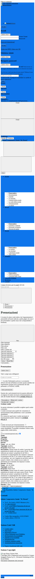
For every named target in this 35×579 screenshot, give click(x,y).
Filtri (17, 340)
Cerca (3, 361)
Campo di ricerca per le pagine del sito (12, 285)
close (3, 173)
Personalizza (5, 400)
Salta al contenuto (6, 1)
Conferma (10, 138)
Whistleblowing (9, 539)
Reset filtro (10, 361)
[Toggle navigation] (16, 164)
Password (22, 38)
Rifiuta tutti (16, 400)
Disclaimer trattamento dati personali (12, 560)
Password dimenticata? (8, 42)
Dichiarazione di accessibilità (13, 536)
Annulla (4, 138)
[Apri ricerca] (19, 149)
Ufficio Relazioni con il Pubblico (15, 534)
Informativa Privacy (11, 532)
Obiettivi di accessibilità (12, 537)
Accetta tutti (8, 402)
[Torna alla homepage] (17, 140)
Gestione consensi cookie (12, 541)
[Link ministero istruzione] (9, 3)
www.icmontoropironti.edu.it (10, 434)
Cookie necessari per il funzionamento (13, 425)
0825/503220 (11, 504)
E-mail (21, 66)
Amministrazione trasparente (13, 543)
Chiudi (3, 86)
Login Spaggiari (18, 74)
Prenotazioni (8, 306)
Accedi (3, 27)
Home (6, 304)
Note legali (8, 530)
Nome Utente (23, 36)
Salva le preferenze (15, 486)
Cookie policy (9, 529)
